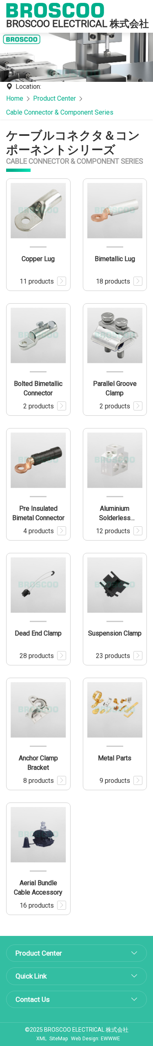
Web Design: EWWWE (95, 1038)
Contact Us (33, 999)
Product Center (54, 98)
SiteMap (58, 1038)
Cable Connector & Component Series (59, 112)
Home (14, 98)
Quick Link (31, 976)
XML (41, 1038)
